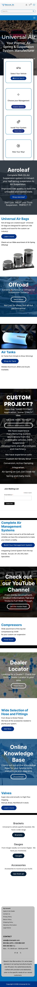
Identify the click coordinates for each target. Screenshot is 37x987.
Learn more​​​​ (9, 236)
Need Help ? (19, 131)
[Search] (33, 11)
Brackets (18, 835)
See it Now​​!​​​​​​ (18, 299)
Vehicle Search (19, 78)
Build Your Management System (18, 545)
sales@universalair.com (11, 940)
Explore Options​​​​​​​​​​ (18, 107)
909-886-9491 (20, 943)
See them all (18, 874)
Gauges (18, 856)
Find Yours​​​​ (8, 640)
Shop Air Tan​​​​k (10, 361)
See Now (7, 729)
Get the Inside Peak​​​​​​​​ (18, 606)
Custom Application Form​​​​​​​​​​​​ (18, 425)
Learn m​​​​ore (9, 808)
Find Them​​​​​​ (18, 686)
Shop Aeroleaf (18, 197)
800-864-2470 (8, 943)
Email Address (8, 495)
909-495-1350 (7, 946)
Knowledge (19, 777)
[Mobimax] (7, 5)
